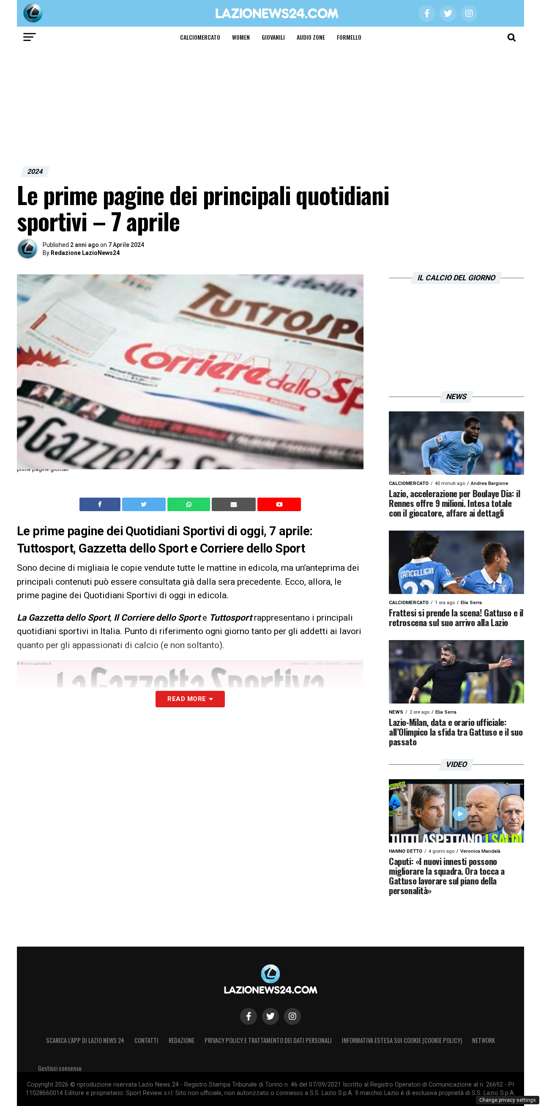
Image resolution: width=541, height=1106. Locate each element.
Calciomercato (200, 37)
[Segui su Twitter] (270, 1016)
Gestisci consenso (60, 1068)
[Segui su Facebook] (248, 1016)
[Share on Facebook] (101, 504)
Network (483, 1040)
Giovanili (273, 37)
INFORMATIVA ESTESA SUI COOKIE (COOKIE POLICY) (402, 1040)
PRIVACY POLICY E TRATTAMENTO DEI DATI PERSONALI (268, 1040)
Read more (186, 699)
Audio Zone (311, 37)
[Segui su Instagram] (292, 1016)
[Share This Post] (189, 504)
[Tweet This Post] (144, 504)
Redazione (181, 1040)
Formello (349, 37)
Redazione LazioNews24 (85, 252)
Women (241, 37)
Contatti (146, 1040)
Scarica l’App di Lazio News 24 (85, 1040)
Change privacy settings (507, 1100)
